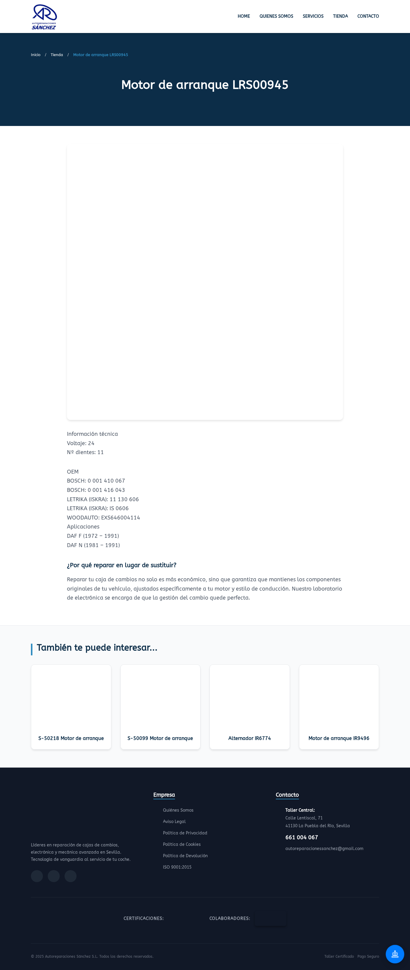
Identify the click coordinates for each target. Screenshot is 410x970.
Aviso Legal (174, 821)
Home (244, 16)
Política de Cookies (182, 844)
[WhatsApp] (71, 876)
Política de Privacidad (185, 833)
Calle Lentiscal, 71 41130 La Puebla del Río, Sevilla (317, 818)
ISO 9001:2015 (177, 867)
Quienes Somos (276, 16)
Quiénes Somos (178, 810)
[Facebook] (37, 876)
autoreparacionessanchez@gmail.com (324, 848)
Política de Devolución (185, 855)
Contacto (368, 16)
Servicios (313, 16)
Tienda (340, 16)
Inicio (36, 54)
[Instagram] (54, 876)
